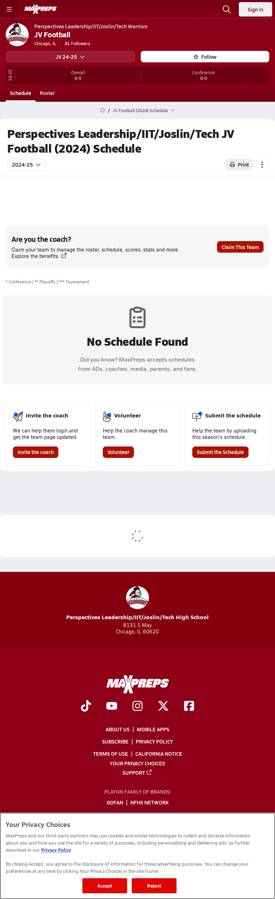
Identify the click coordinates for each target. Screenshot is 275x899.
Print (243, 164)
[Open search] (226, 9)
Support (133, 772)
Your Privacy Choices (137, 763)
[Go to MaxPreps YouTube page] (111, 706)
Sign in (255, 9)
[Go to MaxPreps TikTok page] (86, 706)
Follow (209, 56)
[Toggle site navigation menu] (9, 9)
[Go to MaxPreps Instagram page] (137, 706)
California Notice (158, 753)
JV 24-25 (66, 56)
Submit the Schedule (220, 451)
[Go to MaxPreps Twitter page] (163, 706)
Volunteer (118, 451)
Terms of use (110, 753)
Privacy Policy (154, 741)
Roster (47, 92)
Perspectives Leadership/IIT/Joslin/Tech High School (137, 617)
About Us (118, 729)
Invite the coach (36, 451)
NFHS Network (149, 802)
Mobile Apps (153, 729)
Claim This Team (240, 246)
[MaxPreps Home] (40, 9)
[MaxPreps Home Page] (102, 110)
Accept (104, 885)
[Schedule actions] (262, 164)
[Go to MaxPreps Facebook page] (189, 706)
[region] (137, 856)
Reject (154, 885)
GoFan (115, 802)
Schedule (20, 92)
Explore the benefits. (35, 256)
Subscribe (115, 741)
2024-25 (22, 164)
